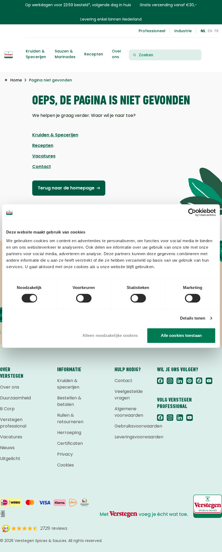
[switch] (84, 298)
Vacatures (11, 437)
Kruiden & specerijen (68, 383)
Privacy (65, 454)
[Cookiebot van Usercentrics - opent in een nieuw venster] (192, 212)
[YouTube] (209, 380)
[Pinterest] (189, 380)
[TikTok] (199, 380)
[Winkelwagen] (215, 55)
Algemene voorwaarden (129, 412)
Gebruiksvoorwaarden (129, 426)
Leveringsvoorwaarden (129, 437)
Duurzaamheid (15, 398)
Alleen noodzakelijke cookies (110, 335)
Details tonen (192, 318)
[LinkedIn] (180, 380)
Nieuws (7, 448)
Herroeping (69, 432)
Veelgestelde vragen (129, 394)
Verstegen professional (13, 422)
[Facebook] (160, 380)
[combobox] (168, 55)
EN (210, 31)
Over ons (9, 387)
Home (16, 80)
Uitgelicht (10, 458)
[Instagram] (170, 380)
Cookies (65, 465)
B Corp (7, 409)
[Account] (211, 55)
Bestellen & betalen (69, 401)
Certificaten (70, 443)
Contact (123, 380)
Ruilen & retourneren (70, 418)
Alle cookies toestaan (181, 335)
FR (216, 31)
